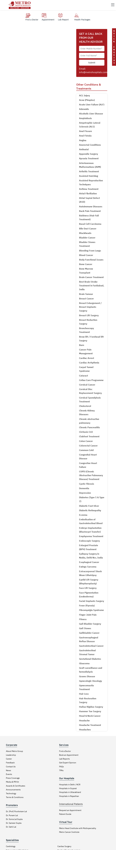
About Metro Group (14, 751)
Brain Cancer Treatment (91, 277)
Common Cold (86, 450)
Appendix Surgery (88, 153)
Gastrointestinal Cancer (91, 645)
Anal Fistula (85, 135)
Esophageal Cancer (89, 562)
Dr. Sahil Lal (11, 827)
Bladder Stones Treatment (87, 244)
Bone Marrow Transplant (86, 270)
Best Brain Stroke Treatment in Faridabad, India (91, 285)
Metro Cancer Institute (69, 832)
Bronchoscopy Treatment (86, 330)
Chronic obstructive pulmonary (89, 421)
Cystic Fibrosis (86, 483)
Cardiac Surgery (64, 846)
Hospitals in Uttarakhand (70, 792)
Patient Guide (65, 814)
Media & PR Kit (12, 782)
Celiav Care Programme (91, 380)
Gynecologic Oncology (90, 680)
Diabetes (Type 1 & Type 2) (91, 499)
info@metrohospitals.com (93, 72)
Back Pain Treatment (90, 211)
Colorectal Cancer (88, 445)
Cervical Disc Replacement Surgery (90, 391)
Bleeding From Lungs (90, 250)
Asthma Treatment (88, 189)
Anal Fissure (85, 131)
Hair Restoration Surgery (87, 700)
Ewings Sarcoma (87, 566)
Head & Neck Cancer (90, 715)
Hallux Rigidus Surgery (91, 706)
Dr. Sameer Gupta (13, 823)
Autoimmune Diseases (90, 206)
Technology (11, 793)
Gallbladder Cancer (89, 632)
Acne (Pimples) (87, 100)
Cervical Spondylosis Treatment (90, 399)
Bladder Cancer (87, 237)
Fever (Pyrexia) (87, 605)
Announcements (13, 789)
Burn (81, 345)
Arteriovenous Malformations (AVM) (90, 165)
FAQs (61, 766)
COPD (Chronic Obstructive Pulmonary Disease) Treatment (91, 475)
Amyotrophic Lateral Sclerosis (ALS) (89, 124)
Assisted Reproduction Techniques (91, 182)
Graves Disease (87, 676)
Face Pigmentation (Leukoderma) (88, 594)
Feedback (10, 762)
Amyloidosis (85, 118)
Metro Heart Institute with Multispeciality (77, 828)
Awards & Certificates (15, 786)
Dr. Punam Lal (12, 815)
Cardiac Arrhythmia (89, 362)
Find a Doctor (65, 751)
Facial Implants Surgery (91, 601)
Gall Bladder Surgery (90, 623)
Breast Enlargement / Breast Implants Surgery (90, 307)
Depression (85, 492)
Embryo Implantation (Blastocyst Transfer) (90, 529)
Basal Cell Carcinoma (90, 223)
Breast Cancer (86, 298)
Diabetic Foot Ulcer (89, 505)
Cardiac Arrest (86, 358)
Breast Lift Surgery (89, 315)
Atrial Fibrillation (88, 193)
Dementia (84, 488)
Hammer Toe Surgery (90, 711)
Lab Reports (64, 759)
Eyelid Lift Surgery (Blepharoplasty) (88, 581)
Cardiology (10, 846)
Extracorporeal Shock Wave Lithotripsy (90, 573)
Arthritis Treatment (89, 171)
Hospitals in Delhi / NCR (69, 784)
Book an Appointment (68, 755)
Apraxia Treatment (89, 158)
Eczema (83, 514)
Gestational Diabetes (90, 658)
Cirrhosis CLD (86, 431)
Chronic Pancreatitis (89, 427)
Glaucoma (84, 663)
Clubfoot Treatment (89, 436)
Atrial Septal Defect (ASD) (89, 200)
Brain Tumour (86, 294)
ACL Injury (84, 95)
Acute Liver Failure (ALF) (91, 104)
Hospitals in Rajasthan (69, 796)
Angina (82, 140)
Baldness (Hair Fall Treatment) (89, 217)
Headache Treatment (90, 725)
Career (9, 759)
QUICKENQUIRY (114, 47)
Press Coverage (13, 778)
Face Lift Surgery (87, 588)
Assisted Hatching (88, 175)
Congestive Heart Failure (88, 465)
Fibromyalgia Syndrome (91, 610)
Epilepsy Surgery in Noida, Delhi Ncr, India (91, 555)
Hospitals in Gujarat (68, 788)
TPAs (61, 770)
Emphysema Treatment (91, 536)
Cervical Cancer (87, 384)
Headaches (85, 729)
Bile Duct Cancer (87, 228)
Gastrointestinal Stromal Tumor (87, 652)
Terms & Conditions (14, 797)
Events (9, 774)
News (8, 770)
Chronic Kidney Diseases (87, 412)
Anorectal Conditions (90, 144)
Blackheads (85, 233)
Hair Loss (84, 693)
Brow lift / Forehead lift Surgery (91, 338)
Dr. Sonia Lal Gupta (14, 819)
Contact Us (11, 766)
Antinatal (84, 149)
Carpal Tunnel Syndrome (86, 369)
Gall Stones (85, 628)
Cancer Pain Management (86, 351)
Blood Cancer (86, 255)
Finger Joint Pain (87, 614)
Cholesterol (85, 406)
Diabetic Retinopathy (90, 510)
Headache (84, 720)
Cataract (83, 375)
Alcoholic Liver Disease (91, 113)
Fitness (83, 619)
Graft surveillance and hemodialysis (90, 669)
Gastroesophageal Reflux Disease (88, 639)
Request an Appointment (70, 810)
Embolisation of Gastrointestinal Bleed (91, 521)
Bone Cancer (85, 264)
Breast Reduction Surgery (88, 321)
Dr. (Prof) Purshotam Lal (16, 811)
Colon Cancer (86, 441)
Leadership (11, 755)
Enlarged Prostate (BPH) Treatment (88, 547)
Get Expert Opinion (67, 762)
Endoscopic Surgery (89, 540)
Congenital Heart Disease (88, 456)
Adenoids (84, 109)
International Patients (71, 804)
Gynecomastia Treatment (86, 687)
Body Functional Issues (91, 259)
